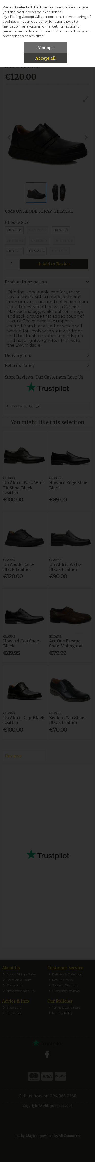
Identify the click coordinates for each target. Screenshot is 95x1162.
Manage (45, 47)
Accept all (45, 58)
